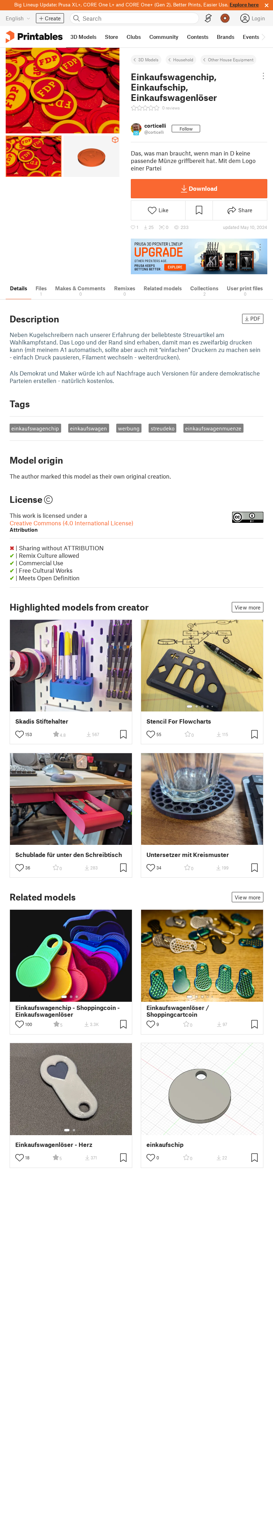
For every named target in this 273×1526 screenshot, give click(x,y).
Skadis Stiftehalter (41, 721)
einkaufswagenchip (35, 428)
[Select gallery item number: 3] (202, 706)
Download (203, 188)
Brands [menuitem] (225, 37)
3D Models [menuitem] (83, 37)
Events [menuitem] (251, 37)
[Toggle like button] (19, 734)
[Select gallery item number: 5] (213, 706)
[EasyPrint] (208, 18)
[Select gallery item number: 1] (189, 706)
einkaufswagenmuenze (213, 428)
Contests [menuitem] (197, 37)
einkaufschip (164, 1144)
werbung (129, 428)
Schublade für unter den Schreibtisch (68, 854)
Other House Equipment (230, 59)
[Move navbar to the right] (263, 36)
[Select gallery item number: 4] (208, 706)
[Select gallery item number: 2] (196, 706)
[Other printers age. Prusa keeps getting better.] (199, 256)
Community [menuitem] (163, 37)
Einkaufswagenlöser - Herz (53, 1144)
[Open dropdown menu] (263, 76)
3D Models (148, 59)
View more (248, 607)
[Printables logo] (34, 37)
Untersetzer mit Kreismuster (187, 854)
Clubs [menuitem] (134, 37)
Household (183, 59)
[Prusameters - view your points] (225, 18)
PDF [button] (255, 318)
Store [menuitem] (111, 37)
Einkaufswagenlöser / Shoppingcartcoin (177, 1011)
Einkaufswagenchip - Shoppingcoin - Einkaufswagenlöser (67, 1011)
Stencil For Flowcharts (178, 721)
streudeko (163, 428)
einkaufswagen (88, 428)
